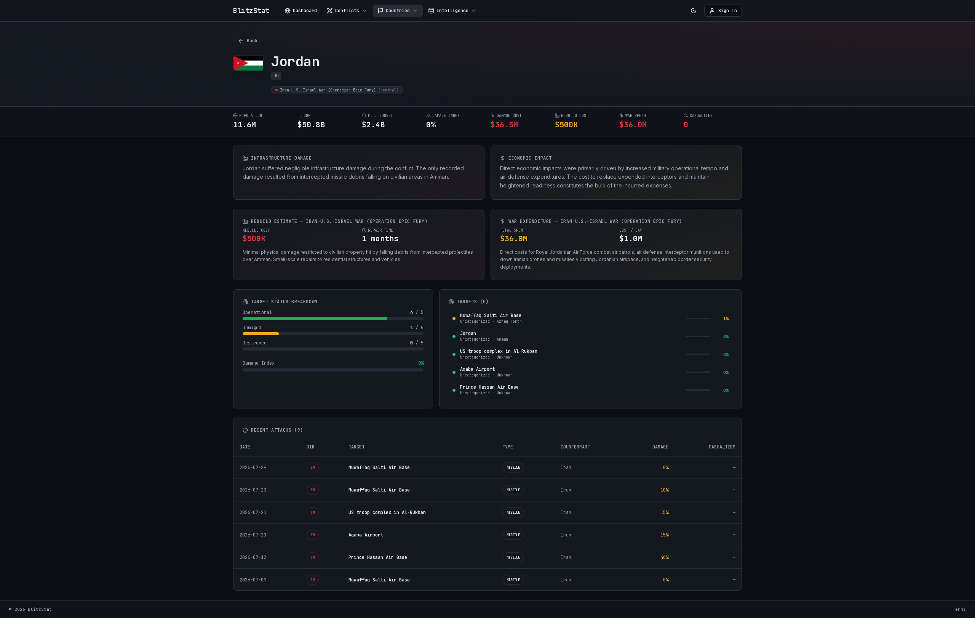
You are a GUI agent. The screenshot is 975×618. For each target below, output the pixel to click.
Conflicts (347, 11)
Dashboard (305, 11)
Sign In (727, 11)
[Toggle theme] (693, 10)
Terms (959, 609)
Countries (398, 11)
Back (252, 41)
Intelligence (452, 11)
